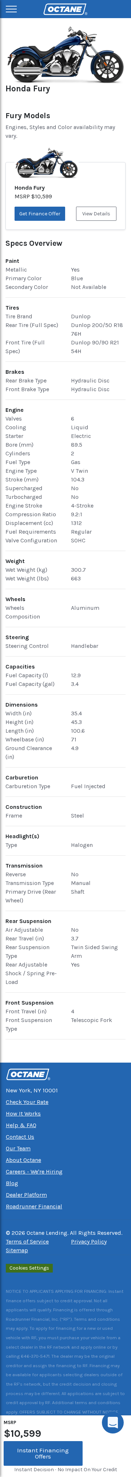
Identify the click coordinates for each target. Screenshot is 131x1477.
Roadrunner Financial (34, 1206)
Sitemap (17, 1250)
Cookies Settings (29, 1268)
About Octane (23, 1160)
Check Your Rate (27, 1102)
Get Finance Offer (39, 214)
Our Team (18, 1148)
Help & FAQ (21, 1125)
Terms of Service (27, 1241)
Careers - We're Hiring (34, 1171)
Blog (12, 1183)
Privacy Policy (89, 1241)
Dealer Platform (26, 1194)
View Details (96, 214)
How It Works (23, 1113)
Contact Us (20, 1136)
